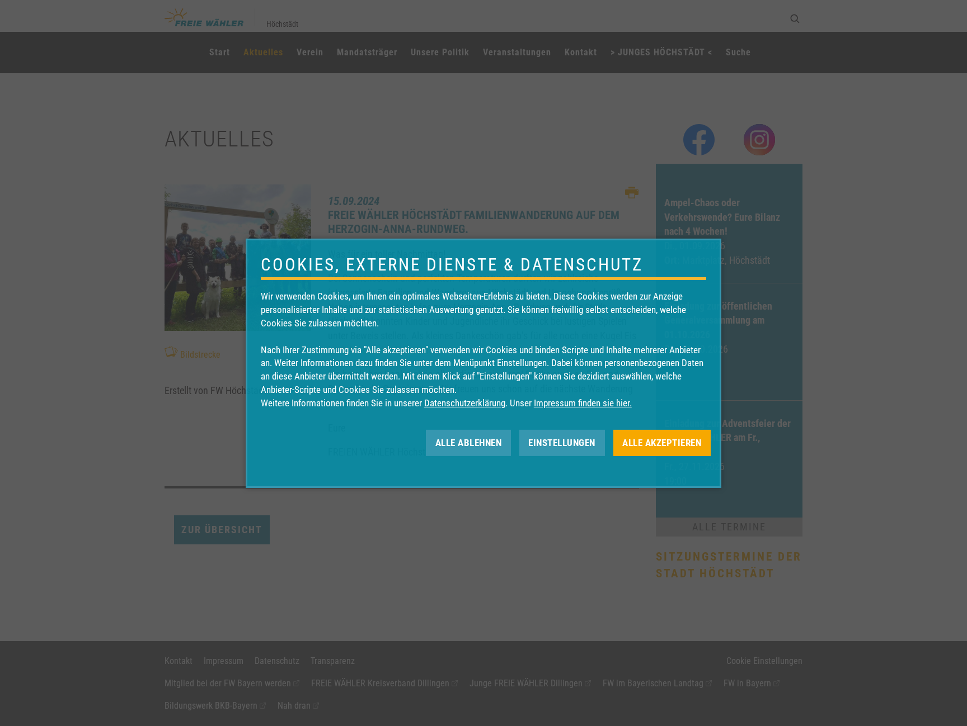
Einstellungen (561, 442)
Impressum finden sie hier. (583, 403)
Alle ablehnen (468, 442)
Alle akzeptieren (661, 442)
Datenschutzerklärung (464, 403)
